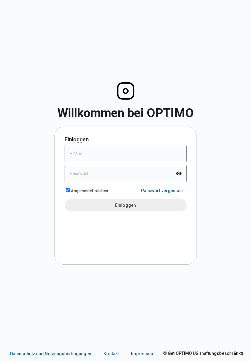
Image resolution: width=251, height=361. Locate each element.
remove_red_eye (179, 173)
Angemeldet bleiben (89, 191)
